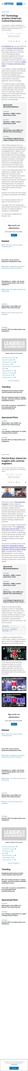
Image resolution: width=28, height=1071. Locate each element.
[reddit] (16, 41)
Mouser (4, 368)
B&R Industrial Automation (9, 357)
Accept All (14, 1068)
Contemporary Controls (8, 362)
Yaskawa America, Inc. (8, 377)
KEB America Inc (6, 364)
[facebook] (9, 41)
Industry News (5, 11)
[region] (14, 1065)
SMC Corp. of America (8, 373)
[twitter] (14, 41)
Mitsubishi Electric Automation (10, 366)
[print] (25, 41)
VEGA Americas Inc (7, 375)
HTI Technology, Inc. (8, 46)
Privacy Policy (14, 1064)
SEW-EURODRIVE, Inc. (8, 370)
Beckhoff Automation (7, 360)
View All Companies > (14, 380)
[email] (19, 41)
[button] (3, 4)
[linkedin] (11, 41)
